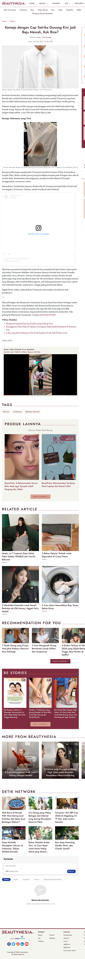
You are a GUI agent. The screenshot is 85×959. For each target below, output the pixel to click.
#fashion (6, 411)
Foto (52, 10)
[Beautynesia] (14, 3)
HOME (31, 3)
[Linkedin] (22, 944)
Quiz (32, 10)
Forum (66, 941)
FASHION (56, 3)
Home (4, 21)
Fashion (12, 21)
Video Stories (43, 10)
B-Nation (41, 941)
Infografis (69, 10)
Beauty (40, 935)
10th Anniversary (10, 10)
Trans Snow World (70, 950)
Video (60, 10)
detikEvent (67, 947)
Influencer (23, 10)
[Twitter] (13, 944)
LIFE (67, 3)
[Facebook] (9, 944)
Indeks (79, 10)
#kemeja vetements (33, 411)
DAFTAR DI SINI (47, 315)
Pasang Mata (68, 935)
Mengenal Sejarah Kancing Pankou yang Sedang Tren (29, 323)
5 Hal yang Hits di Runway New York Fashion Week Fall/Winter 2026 (36, 333)
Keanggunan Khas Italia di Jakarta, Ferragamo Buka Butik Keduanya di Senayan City (41, 328)
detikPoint (67, 944)
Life (39, 938)
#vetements (17, 411)
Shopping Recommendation (42, 13)
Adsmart (66, 938)
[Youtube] (26, 944)
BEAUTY (42, 3)
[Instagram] (18, 944)
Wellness (52, 938)
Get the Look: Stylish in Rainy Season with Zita (22, 352)
